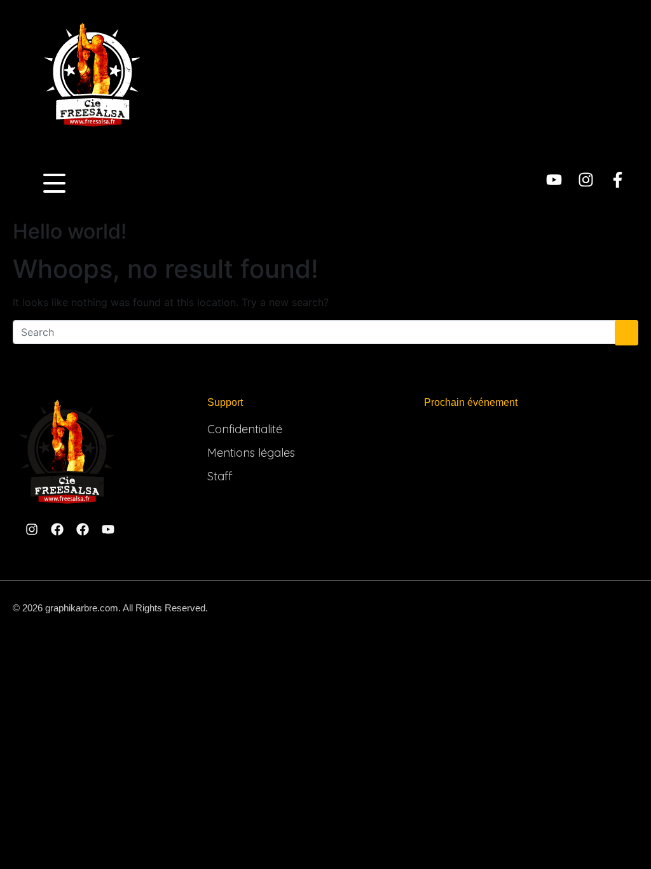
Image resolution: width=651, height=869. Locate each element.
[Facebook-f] (618, 180)
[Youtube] (554, 180)
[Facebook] (57, 529)
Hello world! (70, 231)
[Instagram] (586, 180)
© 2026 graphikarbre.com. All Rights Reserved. (110, 607)
